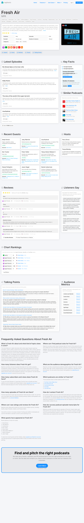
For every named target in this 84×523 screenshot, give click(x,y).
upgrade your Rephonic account (33, 437)
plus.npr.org (49, 28)
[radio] (3, 33)
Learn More (42, 466)
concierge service (60, 399)
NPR (3, 16)
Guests (5, 52)
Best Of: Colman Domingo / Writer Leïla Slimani (13, 290)
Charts (28, 52)
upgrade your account (6, 373)
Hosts (12, 52)
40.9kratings (14, 33)
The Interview (70, 119)
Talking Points (38, 52)
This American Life (71, 105)
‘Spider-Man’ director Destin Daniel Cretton (12, 324)
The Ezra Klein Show (72, 110)
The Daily (68, 114)
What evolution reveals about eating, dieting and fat (14, 298)
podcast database (14, 397)
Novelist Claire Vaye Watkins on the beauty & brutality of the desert (17, 307)
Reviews (20, 52)
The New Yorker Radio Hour (73, 101)
